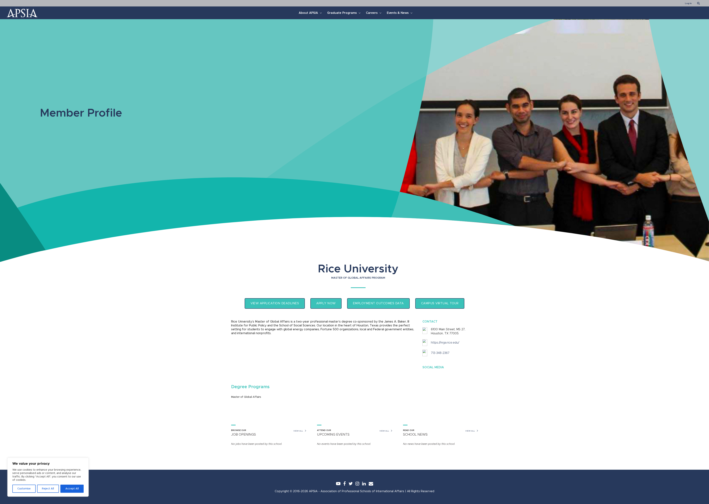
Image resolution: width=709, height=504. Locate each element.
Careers (372, 12)
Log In (688, 3)
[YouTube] (338, 483)
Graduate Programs (342, 12)
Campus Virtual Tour (440, 303)
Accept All (72, 488)
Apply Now (326, 303)
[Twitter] (351, 483)
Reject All (48, 488)
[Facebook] (344, 483)
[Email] (371, 483)
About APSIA (308, 12)
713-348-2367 (440, 352)
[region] (48, 477)
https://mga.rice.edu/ (445, 342)
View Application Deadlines (275, 303)
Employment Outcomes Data (378, 303)
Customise (24, 488)
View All (298, 431)
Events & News (398, 12)
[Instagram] (357, 483)
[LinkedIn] (364, 483)
